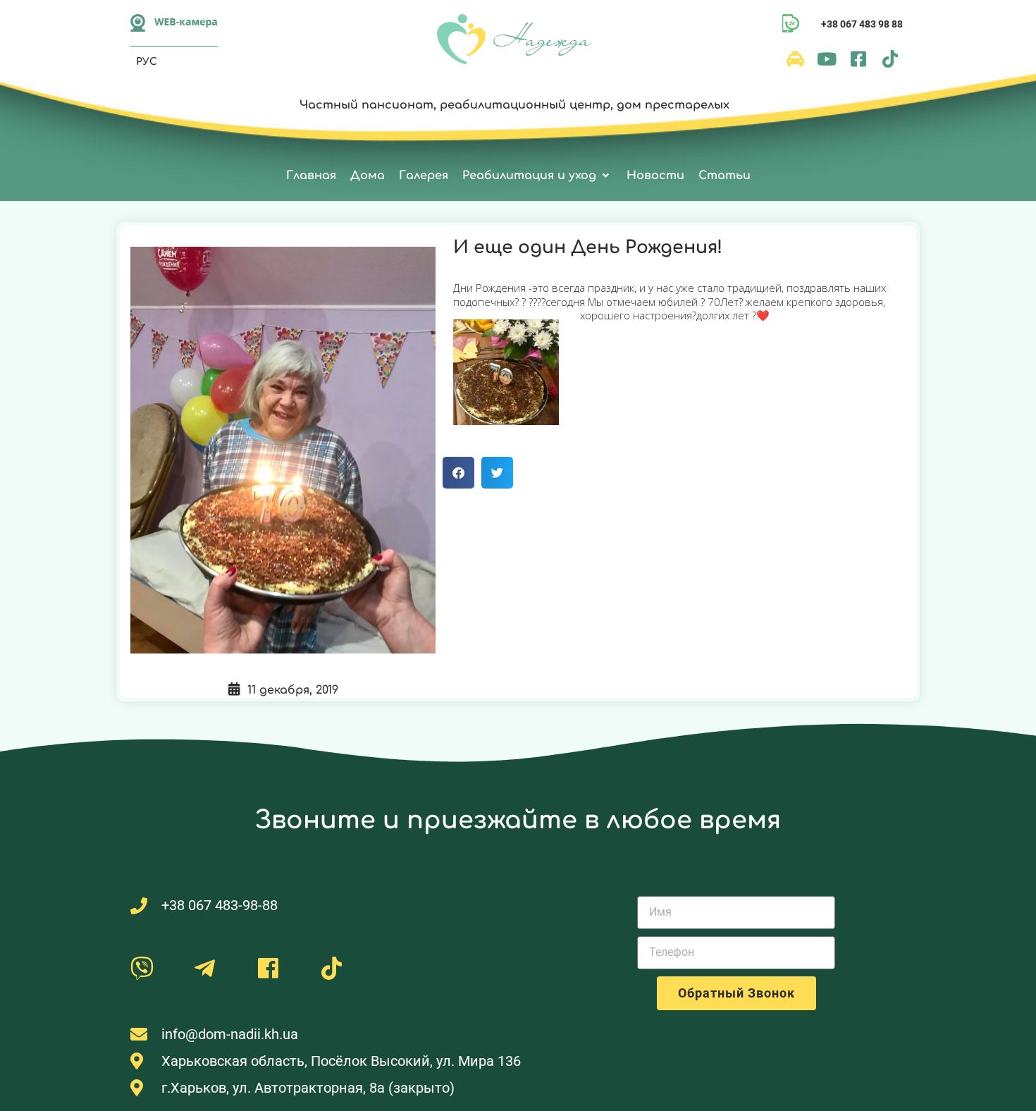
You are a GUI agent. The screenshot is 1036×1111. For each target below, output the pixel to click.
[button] (537, 176)
